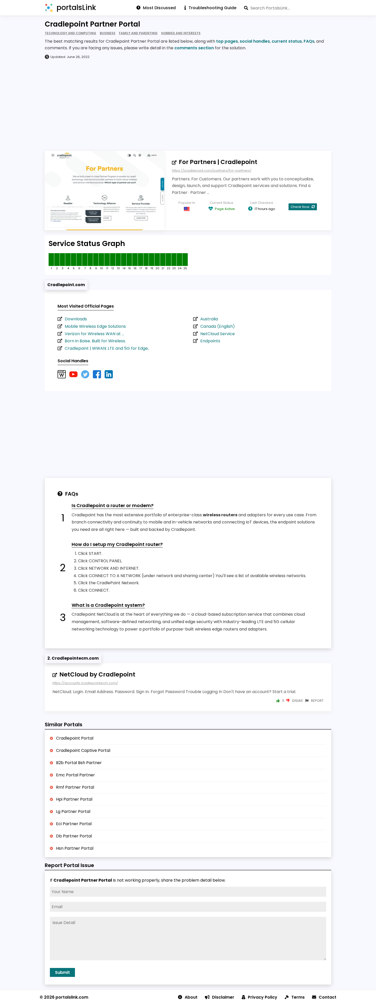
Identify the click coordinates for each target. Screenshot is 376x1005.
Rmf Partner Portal (75, 787)
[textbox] (287, 7)
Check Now (300, 206)
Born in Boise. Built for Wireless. (95, 341)
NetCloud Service (217, 334)
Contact (327, 997)
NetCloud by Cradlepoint (97, 674)
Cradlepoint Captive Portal (83, 750)
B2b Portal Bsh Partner (79, 763)
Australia (209, 319)
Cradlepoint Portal (74, 738)
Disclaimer (223, 997)
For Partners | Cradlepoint (218, 162)
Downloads (76, 319)
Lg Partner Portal (73, 811)
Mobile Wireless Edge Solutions (95, 326)
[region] (188, 105)
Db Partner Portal (74, 836)
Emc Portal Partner (75, 775)
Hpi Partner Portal (74, 799)
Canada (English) (217, 326)
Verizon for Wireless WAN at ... (94, 334)
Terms (298, 997)
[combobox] (287, 7)
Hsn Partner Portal (74, 848)
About (191, 997)
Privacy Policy (262, 997)
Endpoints (210, 341)
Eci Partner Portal (74, 824)
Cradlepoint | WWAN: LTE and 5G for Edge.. (107, 348)
